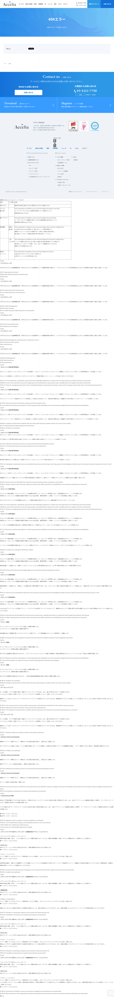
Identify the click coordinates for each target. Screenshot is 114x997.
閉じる (2, 996)
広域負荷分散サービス (33, 160)
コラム (77, 148)
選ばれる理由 (39, 148)
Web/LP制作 (60, 168)
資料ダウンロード (94, 4)
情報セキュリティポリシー (76, 191)
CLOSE (2, 261)
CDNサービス (31, 157)
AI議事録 (75, 160)
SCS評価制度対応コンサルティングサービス (39, 176)
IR (70, 148)
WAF (30, 165)
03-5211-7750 (82, 3)
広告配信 (59, 176)
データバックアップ (33, 174)
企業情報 (55, 148)
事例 (47, 148)
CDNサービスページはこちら (9, 814)
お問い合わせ (107, 4)
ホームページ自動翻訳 (62, 171)
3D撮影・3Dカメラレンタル (64, 185)
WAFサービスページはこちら (9, 816)
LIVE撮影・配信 (61, 182)
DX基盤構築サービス (62, 162)
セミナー (84, 148)
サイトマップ (104, 191)
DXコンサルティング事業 (63, 160)
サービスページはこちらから (9, 841)
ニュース (63, 148)
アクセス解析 (60, 174)
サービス (29, 148)
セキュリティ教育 (33, 171)
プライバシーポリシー (92, 191)
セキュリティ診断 (33, 168)
